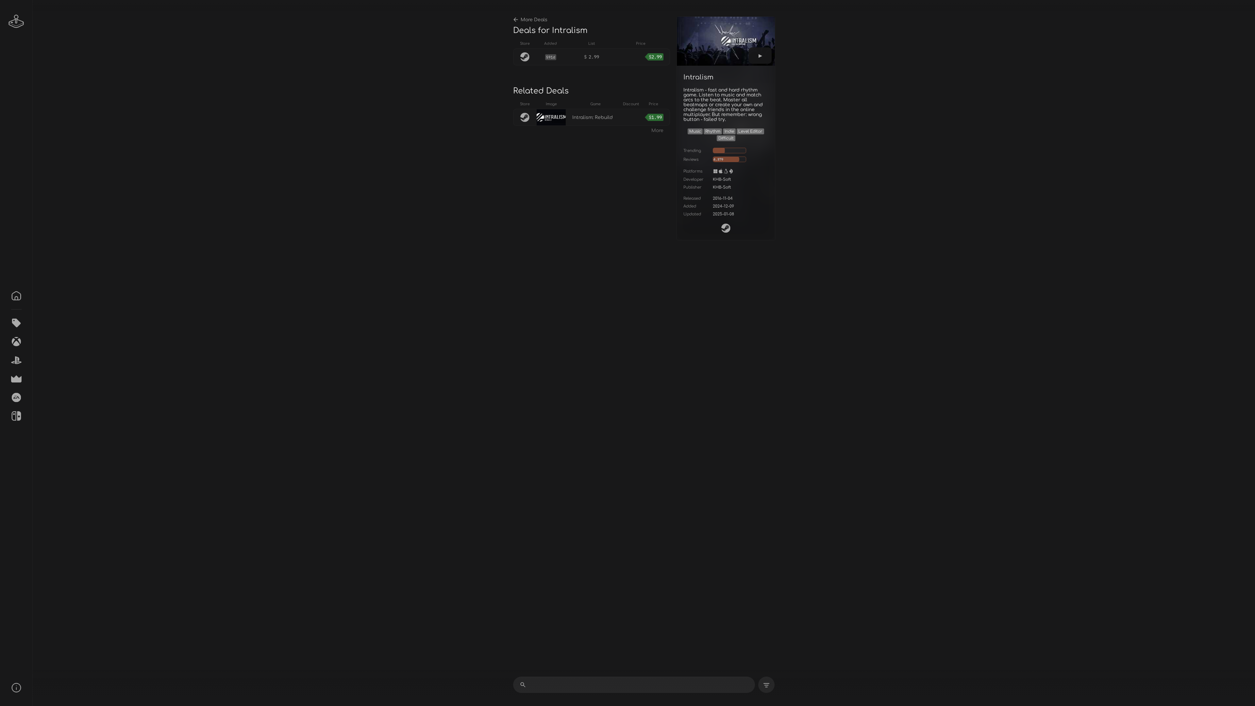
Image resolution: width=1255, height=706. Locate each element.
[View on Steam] (726, 228)
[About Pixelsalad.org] (16, 687)
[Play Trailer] (760, 55)
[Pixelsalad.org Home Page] (16, 21)
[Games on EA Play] (16, 397)
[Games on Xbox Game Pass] (16, 341)
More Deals (534, 19)
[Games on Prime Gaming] (16, 379)
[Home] (16, 296)
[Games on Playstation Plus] (16, 360)
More (657, 130)
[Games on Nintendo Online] (16, 416)
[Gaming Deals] (16, 323)
